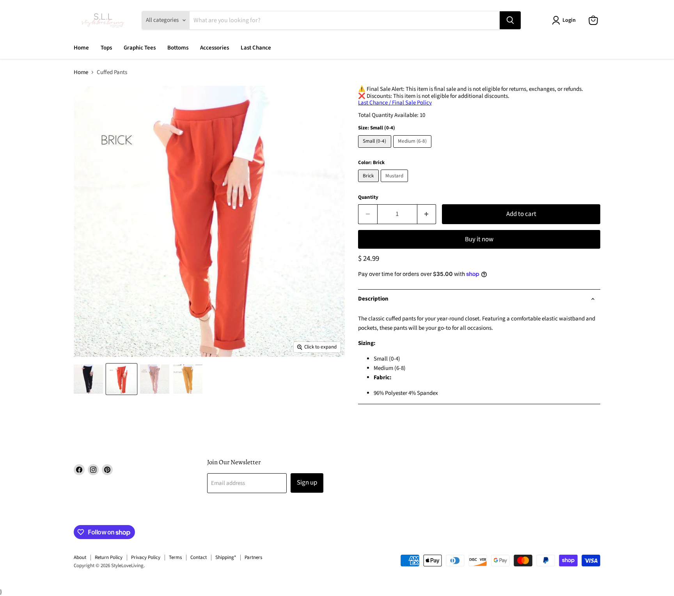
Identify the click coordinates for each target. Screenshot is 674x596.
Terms (175, 557)
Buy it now (479, 239)
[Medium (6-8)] (413, 150)
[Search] (510, 20)
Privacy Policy (145, 557)
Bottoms (177, 48)
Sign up (307, 482)
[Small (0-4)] (375, 150)
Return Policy (108, 557)
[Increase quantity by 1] (426, 214)
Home (81, 48)
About (80, 557)
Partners (253, 557)
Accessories (214, 48)
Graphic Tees (140, 48)
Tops (106, 48)
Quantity (368, 197)
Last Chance (256, 48)
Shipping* (225, 557)
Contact (198, 557)
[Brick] (369, 184)
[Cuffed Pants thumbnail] (88, 379)
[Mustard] (395, 184)
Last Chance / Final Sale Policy (395, 103)
